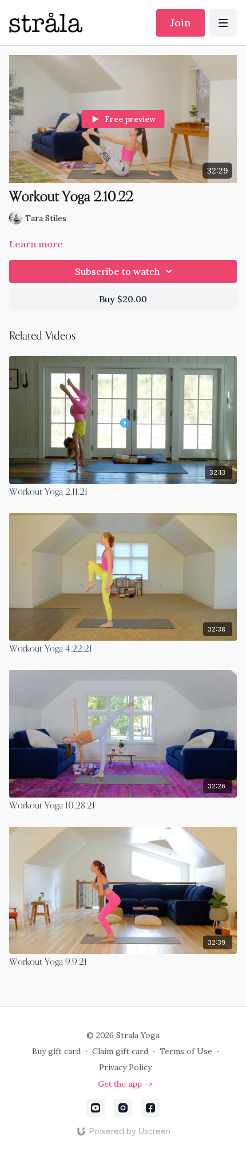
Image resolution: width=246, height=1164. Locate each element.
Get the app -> (125, 1084)
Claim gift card (120, 1051)
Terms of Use (186, 1051)
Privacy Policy (125, 1067)
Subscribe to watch (117, 271)
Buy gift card (56, 1051)
